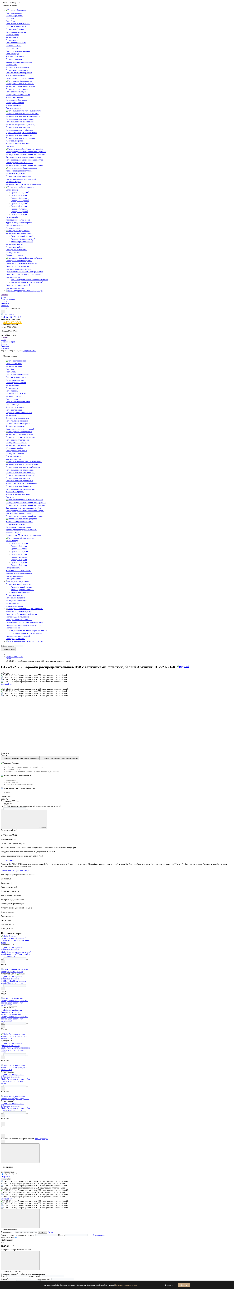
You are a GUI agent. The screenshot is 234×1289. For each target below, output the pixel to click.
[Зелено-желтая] (13, 1174)
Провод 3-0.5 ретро (19, 212)
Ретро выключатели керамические (20, 122)
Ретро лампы (11, 65)
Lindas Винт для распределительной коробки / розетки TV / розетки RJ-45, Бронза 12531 (16, 954)
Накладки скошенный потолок (19, 269)
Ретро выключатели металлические (21, 138)
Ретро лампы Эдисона (15, 29)
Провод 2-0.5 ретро (19, 214)
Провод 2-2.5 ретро (19, 198)
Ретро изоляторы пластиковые (19, 176)
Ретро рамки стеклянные (16, 250)
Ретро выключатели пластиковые (20, 119)
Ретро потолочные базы (16, 43)
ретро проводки (41, 1139)
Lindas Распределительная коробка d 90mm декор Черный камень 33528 (15, 1050)
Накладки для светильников (18, 266)
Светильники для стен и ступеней (20, 78)
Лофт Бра (10, 18)
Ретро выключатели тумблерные (19, 130)
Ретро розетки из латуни (16, 92)
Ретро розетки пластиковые (17, 89)
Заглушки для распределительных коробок (24, 157)
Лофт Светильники (14, 13)
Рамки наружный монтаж (22, 236)
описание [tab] (10, 860)
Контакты (5, 306)
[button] (4, 684)
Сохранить (5, 1176)
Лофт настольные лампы (16, 26)
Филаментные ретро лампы (17, 67)
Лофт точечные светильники (18, 51)
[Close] (20, 1153)
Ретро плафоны (12, 35)
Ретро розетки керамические (18, 95)
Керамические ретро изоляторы (19, 171)
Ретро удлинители (13, 228)
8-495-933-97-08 (11, 317)
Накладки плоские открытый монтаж (27, 282)
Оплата (4, 301)
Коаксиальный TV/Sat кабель (18, 220)
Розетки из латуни (14, 105)
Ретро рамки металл (14, 252)
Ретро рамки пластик (15, 244)
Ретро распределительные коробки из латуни (25, 160)
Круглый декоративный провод (19, 222)
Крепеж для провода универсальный (21, 179)
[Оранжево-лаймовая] (16, 1174)
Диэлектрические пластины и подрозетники (24, 272)
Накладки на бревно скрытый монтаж (22, 263)
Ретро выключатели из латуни (18, 127)
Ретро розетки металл (15, 103)
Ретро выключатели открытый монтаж (22, 114)
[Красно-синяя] (10, 1174)
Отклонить (169, 1285)
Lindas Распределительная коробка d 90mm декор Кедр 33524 (15, 1109)
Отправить (42, 1232)
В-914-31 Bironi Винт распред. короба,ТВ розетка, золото (13, 982)
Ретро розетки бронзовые (16, 100)
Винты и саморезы (14, 108)
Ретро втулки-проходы (15, 173)
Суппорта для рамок (14, 255)
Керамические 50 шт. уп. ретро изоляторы (23, 184)
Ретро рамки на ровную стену (18, 233)
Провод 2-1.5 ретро (19, 195)
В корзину (42, 828)
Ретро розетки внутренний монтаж (20, 86)
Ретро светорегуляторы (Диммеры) (20, 124)
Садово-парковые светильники (19, 62)
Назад (50, 1232)
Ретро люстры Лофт (14, 16)
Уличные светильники (15, 56)
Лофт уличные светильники (18, 24)
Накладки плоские (14, 277)
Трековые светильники (15, 75)
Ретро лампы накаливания (17, 70)
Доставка (5, 303)
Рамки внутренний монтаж (23, 239)
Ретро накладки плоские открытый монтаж (29, 280)
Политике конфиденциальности (126, 1285)
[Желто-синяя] (3, 1174)
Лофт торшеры (12, 48)
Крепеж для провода (14, 225)
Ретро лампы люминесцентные (19, 73)
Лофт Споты (11, 21)
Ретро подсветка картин (16, 32)
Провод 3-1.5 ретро (19, 203)
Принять (183, 1285)
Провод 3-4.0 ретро (19, 209)
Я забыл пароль (99, 1235)
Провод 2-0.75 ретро (20, 192)
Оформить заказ (29, 351)
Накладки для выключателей (18, 285)
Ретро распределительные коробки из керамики (26, 152)
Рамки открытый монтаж (22, 242)
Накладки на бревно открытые (19, 261)
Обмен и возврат (8, 299)
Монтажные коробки (15, 97)
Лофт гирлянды (12, 54)
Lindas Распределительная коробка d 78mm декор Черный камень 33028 (15, 1081)
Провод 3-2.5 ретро (19, 206)
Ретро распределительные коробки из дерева (25, 165)
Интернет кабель (13, 217)
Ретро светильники (14, 59)
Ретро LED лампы (13, 46)
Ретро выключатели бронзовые (19, 135)
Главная (4, 295)
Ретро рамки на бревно (15, 247)
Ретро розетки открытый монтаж (20, 84)
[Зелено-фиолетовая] (6, 1174)
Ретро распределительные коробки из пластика (26, 154)
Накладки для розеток (15, 288)
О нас (3, 297)
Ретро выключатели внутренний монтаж (23, 116)
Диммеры (10, 146)
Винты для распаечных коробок (19, 163)
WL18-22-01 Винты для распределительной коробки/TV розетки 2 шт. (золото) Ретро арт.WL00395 (14, 1017)
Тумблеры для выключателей (18, 143)
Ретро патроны (12, 40)
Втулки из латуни (13, 182)
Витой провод (12, 190)
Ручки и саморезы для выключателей (21, 133)
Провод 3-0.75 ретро (20, 201)
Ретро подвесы (12, 37)
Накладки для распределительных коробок (24, 274)
